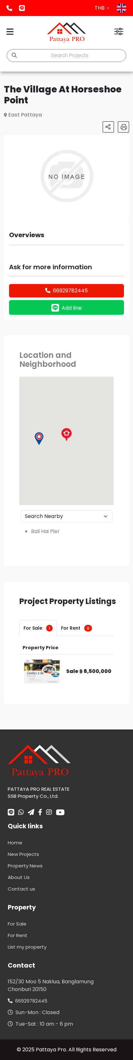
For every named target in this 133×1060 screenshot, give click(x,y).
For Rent (75, 628)
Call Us (9, 8)
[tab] (38, 628)
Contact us (21, 888)
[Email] (31, 813)
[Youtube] (60, 812)
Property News (25, 865)
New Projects (23, 854)
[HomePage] (66, 32)
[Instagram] (49, 813)
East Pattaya (25, 114)
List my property (27, 947)
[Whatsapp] (21, 813)
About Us (19, 877)
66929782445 (70, 290)
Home (15, 842)
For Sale (37, 628)
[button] (123, 140)
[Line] (11, 813)
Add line (22, 8)
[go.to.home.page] (39, 761)
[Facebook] (40, 813)
